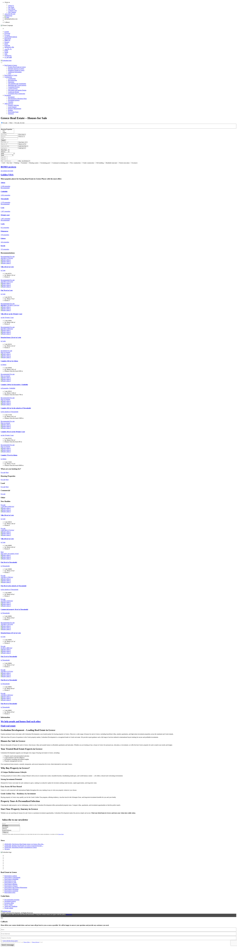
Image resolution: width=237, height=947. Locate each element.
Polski (6, 50)
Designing (11, 82)
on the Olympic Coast (7, 317)
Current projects (12, 88)
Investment (7, 95)
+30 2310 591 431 (9, 14)
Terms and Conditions (10, 906)
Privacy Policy (61, 834)
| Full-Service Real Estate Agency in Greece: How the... (24, 844)
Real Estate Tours (13, 112)
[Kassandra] (11, 827)
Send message (7, 945)
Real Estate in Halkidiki (11, 879)
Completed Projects (14, 87)
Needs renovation (124, 163)
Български (7, 38)
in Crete (3, 270)
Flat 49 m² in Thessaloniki (9, 703)
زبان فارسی (8, 49)
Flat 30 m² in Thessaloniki (9, 562)
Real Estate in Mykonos (11, 889)
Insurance (11, 113)
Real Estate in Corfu (10, 882)
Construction (8, 77)
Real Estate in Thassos (11, 886)
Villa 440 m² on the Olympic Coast (11, 314)
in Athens (3, 364)
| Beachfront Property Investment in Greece (20, 847)
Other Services (8, 103)
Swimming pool (45, 163)
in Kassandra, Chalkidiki (8, 388)
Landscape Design (13, 92)
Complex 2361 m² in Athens (9, 361)
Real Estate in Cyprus (10, 75)
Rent (11, 123)
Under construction (88, 163)
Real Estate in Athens (10, 876)
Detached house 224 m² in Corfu (11, 337)
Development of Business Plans (17, 98)
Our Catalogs (12, 12)
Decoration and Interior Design (17, 90)
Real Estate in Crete (10, 881)
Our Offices (11, 9)
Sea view (9, 163)
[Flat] (7, 131)
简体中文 (7, 40)
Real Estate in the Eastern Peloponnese (15, 887)
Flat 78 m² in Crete (7, 290)
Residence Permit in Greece (16, 70)
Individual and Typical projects (17, 85)
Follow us (5, 832)
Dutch (6, 44)
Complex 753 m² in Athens (9, 455)
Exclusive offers (9, 903)
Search (3, 140)
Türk (5, 54)
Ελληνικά (7, 33)
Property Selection (13, 105)
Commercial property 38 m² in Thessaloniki (14, 609)
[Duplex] (7, 132)
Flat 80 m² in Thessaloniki (9, 680)
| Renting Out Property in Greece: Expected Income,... (23, 846)
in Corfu (3, 341)
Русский (7, 35)
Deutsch (6, 42)
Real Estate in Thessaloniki (12, 877)
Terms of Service (35, 942)
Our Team (11, 7)
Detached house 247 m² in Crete (11, 633)
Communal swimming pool (60, 163)
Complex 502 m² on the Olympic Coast (13, 431)
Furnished (24, 163)
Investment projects (13, 100)
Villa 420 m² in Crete (7, 539)
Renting (10, 110)
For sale (5, 123)
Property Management (14, 108)
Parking (17, 163)
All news (7, 849)
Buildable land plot (111, 163)
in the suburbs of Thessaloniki (9, 411)
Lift (4, 163)
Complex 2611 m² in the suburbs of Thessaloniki (16, 408)
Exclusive (134, 163)
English (6, 31)
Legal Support (12, 107)
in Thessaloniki (5, 566)
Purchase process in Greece (16, 68)
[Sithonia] (11, 829)
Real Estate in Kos (9, 892)
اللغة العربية (8, 57)
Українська (7, 55)
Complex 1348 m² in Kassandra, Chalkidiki (14, 384)
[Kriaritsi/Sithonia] (11, 830)
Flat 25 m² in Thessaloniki (9, 656)
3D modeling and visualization (17, 83)
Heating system (33, 163)
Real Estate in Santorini (11, 891)
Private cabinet (8, 908)
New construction (75, 163)
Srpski (6, 52)
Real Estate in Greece (10, 65)
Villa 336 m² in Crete (7, 515)
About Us (11, 5)
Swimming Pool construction (16, 93)
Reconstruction (12, 80)
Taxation (10, 102)
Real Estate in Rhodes (10, 884)
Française (7, 45)
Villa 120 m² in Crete (7, 267)
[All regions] (11, 825)
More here (69, 914)
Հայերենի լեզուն (10, 37)
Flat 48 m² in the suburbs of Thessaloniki (13, 586)
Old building (100, 163)
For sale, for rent (19, 123)
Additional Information (15, 72)
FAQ (9, 73)
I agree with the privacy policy (10, 940)
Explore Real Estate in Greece (17, 67)
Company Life (12, 10)
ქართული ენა (9, 47)
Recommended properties (11, 899)
